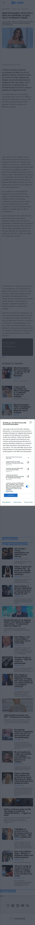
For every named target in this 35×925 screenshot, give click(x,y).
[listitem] (17, 457)
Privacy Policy (28, 502)
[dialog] (17, 462)
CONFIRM (11, 495)
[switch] (27, 462)
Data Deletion (6, 502)
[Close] (31, 423)
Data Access (17, 502)
